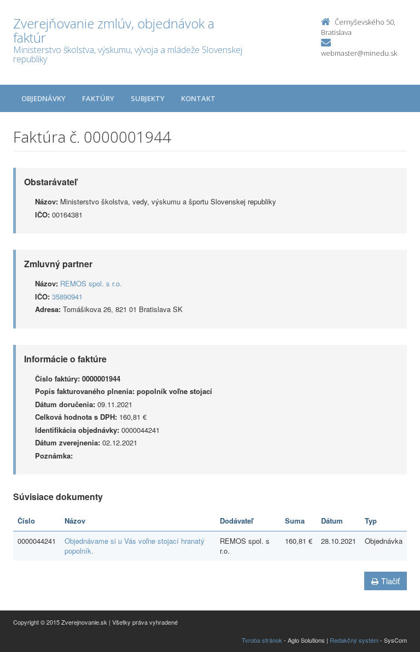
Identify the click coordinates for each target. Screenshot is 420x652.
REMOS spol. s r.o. (91, 283)
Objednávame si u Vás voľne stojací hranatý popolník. (135, 546)
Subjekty (148, 98)
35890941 (67, 296)
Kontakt (198, 98)
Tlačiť (390, 580)
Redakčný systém (354, 640)
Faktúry (98, 98)
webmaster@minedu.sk (359, 53)
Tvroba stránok (262, 640)
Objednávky (43, 98)
